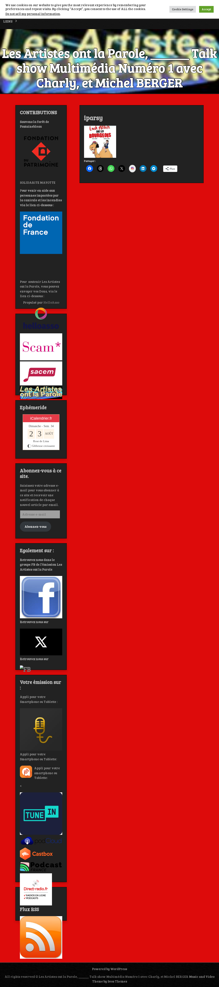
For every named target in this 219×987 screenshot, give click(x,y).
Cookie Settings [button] (182, 9)
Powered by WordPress (109, 969)
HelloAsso (51, 302)
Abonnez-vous (35, 526)
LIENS (7, 21)
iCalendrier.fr (41, 418)
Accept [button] (206, 9)
